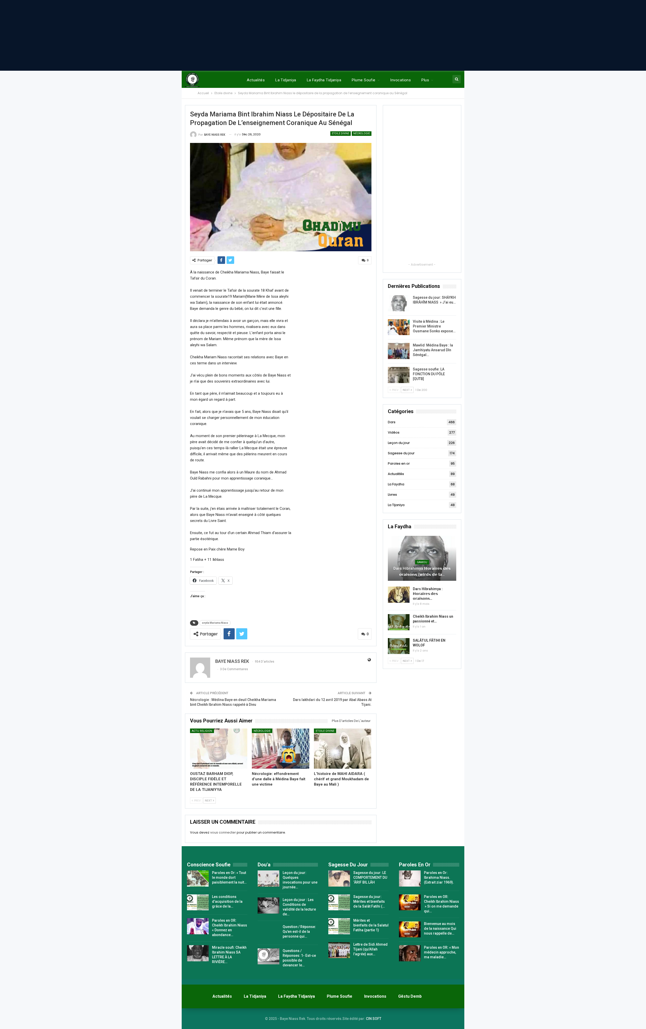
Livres (392, 494)
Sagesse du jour (401, 453)
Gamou (422, 562)
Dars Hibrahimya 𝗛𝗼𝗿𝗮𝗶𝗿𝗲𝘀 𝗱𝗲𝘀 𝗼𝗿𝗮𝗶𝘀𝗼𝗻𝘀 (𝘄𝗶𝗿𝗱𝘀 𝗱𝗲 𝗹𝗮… (422, 571)
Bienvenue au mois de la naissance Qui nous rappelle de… (440, 928)
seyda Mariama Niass (215, 622)
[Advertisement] (323, 35)
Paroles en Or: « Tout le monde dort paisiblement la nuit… (229, 877)
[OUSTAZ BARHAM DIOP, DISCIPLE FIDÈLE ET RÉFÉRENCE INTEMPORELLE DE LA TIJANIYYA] (219, 749)
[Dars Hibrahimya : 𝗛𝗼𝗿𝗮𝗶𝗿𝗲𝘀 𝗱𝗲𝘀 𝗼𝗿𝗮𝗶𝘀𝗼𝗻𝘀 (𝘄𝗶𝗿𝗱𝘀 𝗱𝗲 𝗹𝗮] (399, 595)
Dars (391, 422)
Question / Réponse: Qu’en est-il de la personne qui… (299, 931)
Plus (425, 80)
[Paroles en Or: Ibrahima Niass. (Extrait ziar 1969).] (410, 878)
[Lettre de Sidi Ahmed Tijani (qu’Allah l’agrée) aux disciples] (339, 950)
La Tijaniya (396, 505)
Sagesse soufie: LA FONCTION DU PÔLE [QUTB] (429, 374)
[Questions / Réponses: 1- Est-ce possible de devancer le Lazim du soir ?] (268, 956)
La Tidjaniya (285, 80)
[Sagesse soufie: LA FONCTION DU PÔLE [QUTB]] (399, 375)
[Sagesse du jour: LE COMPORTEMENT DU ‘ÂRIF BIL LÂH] (339, 878)
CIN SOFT (373, 1019)
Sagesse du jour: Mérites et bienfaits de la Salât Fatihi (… (369, 901)
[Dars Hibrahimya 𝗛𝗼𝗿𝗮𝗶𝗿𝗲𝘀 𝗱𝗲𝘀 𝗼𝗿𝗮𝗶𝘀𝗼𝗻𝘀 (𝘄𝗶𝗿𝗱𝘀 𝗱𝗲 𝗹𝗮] (422, 558)
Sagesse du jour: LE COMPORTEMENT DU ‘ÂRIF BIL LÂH (370, 877)
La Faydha (396, 484)
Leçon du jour (399, 442)
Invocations (400, 80)
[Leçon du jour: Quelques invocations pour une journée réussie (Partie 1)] (268, 878)
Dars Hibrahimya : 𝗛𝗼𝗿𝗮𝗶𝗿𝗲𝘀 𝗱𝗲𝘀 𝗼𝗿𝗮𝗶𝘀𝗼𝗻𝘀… (428, 593)
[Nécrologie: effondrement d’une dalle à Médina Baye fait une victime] (280, 749)
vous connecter (223, 832)
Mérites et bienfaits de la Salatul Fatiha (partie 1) (371, 925)
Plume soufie (363, 80)
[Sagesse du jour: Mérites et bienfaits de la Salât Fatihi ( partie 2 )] (339, 902)
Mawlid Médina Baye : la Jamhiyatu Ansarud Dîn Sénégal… (433, 350)
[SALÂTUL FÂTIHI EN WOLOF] (399, 646)
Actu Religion (202, 731)
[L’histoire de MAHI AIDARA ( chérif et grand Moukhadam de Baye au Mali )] (342, 749)
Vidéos (393, 432)
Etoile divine (340, 133)
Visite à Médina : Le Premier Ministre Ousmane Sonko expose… (434, 326)
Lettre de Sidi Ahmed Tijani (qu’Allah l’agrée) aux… (370, 949)
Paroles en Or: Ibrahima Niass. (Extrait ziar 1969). (439, 877)
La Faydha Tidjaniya (324, 80)
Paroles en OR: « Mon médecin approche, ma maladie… (441, 952)
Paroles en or (399, 463)
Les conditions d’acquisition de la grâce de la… (227, 901)
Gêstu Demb (410, 996)
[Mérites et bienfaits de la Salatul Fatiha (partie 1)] (339, 926)
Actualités (256, 80)
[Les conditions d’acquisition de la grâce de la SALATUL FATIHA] (198, 902)
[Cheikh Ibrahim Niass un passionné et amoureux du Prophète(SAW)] (399, 622)
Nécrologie (361, 133)
